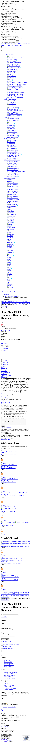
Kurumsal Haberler (9, 665)
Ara (17, 717)
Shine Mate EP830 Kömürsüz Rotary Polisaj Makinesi (15, 546)
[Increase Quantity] (20, 342)
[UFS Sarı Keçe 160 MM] (8, 522)
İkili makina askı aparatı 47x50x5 (9, 580)
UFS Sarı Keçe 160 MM (7, 525)
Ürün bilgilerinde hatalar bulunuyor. (12, 414)
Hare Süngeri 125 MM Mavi (8, 468)
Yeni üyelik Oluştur (9, 685)
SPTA (2, 452)
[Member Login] (16, 49)
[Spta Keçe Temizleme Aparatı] (9, 451)
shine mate (3, 594)
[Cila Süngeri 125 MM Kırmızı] (9, 479)
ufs (1, 509)
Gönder (3, 426)
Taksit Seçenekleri (5, 372)
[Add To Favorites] (16, 323)
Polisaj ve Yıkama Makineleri (8, 292)
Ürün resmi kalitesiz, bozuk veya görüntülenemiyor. (16, 411)
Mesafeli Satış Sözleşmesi (10, 672)
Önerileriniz (4, 374)
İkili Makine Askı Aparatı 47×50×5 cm (11, 563)
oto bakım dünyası (21, 594)
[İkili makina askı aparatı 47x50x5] (10, 575)
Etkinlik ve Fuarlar (9, 663)
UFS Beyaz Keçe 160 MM (8, 511)
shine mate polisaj (14, 592)
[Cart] (16, 51)
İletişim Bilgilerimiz (9, 666)
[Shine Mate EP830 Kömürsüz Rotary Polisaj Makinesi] (15, 541)
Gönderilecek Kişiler (6, 628)
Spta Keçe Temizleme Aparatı (8, 454)
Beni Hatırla (6, 725)
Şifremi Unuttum (5, 726)
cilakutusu (12, 595)
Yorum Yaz (3, 396)
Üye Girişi (6, 683)
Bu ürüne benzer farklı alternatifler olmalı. (13, 418)
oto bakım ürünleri (11, 594)
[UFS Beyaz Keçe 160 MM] (8, 506)
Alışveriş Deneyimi (6, 375)
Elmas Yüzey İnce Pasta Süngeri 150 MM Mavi (13, 495)
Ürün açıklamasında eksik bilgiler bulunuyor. (14, 413)
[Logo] (16, 45)
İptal (2, 639)
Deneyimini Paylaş (5, 439)
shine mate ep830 (24, 592)
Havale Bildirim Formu (10, 688)
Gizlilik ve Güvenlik (9, 673)
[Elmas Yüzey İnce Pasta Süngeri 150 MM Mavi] (14, 493)
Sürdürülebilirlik (8, 662)
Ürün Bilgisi (4, 368)
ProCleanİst (4, 561)
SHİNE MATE (5, 544)
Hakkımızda (7, 660)
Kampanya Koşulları (9, 678)
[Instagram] (2, 711)
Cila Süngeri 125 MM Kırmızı (8, 482)
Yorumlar (3, 369)
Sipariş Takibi (7, 686)
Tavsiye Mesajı (4, 633)
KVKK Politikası (8, 676)
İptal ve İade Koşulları (9, 675)
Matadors (3, 578)
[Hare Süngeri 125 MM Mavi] (9, 465)
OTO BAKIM (4, 466)
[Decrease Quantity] (2, 342)
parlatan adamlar (20, 595)
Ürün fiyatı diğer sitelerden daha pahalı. (13, 416)
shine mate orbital (5, 592)
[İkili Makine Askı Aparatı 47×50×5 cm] (11, 558)
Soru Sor (3, 400)
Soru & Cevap (4, 371)
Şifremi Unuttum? (8, 689)
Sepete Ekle (4, 343)
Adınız (2, 623)
